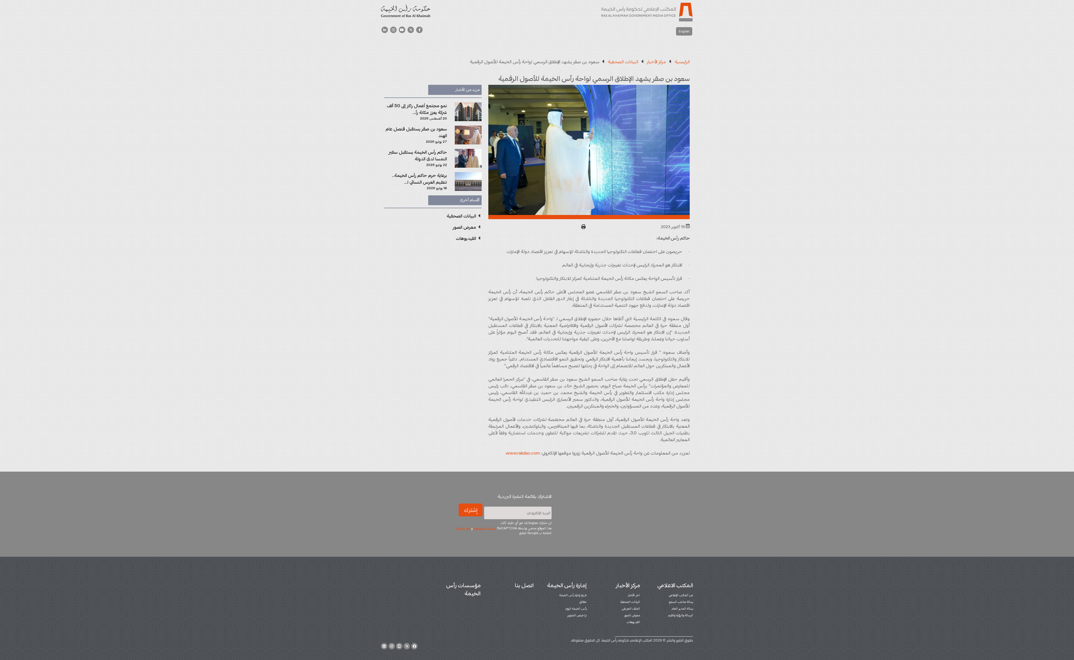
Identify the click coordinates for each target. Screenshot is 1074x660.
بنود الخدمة (463, 528)
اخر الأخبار (634, 595)
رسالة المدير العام (682, 608)
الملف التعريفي (631, 608)
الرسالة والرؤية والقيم (680, 615)
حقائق (583, 602)
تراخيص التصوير (577, 615)
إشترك (470, 509)
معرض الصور (632, 615)
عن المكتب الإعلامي (681, 595)
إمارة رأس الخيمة (567, 585)
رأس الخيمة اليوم (576, 608)
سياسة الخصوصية (484, 528)
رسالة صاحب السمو (681, 602)
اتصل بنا (524, 585)
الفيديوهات (633, 622)
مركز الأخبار (628, 585)
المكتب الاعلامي (675, 585)
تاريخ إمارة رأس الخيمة (573, 595)
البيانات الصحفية (630, 602)
